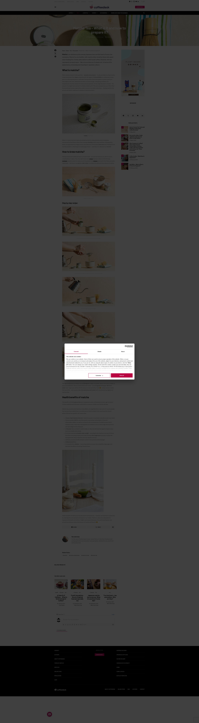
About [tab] (123, 351)
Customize (98, 375)
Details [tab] (99, 351)
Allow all (122, 375)
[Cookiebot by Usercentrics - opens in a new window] (126, 346)
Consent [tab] (76, 351)
